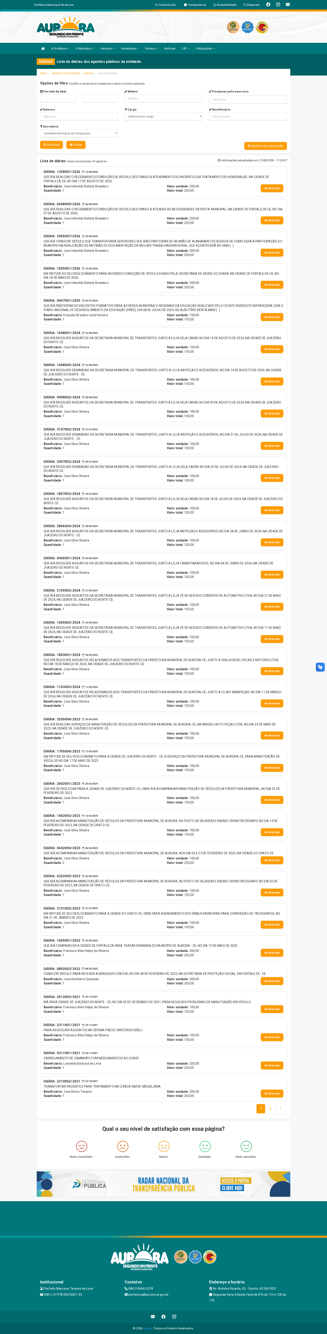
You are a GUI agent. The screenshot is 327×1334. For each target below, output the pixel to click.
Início (43, 73)
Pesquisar (53, 144)
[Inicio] (43, 48)
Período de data (54, 91)
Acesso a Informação (66, 73)
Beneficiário (221, 109)
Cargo (131, 109)
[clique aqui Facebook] (164, 1317)
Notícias (169, 48)
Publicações (204, 48)
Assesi (147, 1328)
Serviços (107, 48)
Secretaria (50, 126)
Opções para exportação (266, 146)
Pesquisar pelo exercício (230, 91)
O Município (84, 48)
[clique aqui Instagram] (174, 1317)
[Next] (281, 1108)
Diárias (88, 73)
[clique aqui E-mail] (153, 1317)
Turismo (150, 48)
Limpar (77, 144)
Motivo (132, 91)
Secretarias (128, 48)
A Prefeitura (59, 48)
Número (48, 109)
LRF (185, 48)
